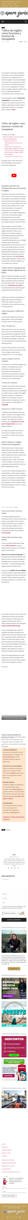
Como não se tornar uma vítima (13, 156)
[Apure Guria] (14, 13)
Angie (14, 854)
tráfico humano (10, 545)
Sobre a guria (5, 6)
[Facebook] (9, 868)
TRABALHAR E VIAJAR (8, 1166)
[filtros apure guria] (14, 1026)
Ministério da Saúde (15, 285)
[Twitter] (19, 868)
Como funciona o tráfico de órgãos (14, 150)
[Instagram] (12, 868)
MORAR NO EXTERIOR (8, 1160)
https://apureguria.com (14, 856)
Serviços (4, 4)
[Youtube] (20, 1217)
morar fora (8, 829)
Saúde (6, 25)
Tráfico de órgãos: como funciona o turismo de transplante (13, 138)
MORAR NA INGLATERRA (9, 1163)
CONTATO (4, 1156)
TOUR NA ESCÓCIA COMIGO (8, 1)
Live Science (20, 256)
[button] (2, 21)
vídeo (13, 109)
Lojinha (9, 4)
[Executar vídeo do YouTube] (14, 175)
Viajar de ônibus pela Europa (11, 626)
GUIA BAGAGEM (6, 1169)
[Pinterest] (15, 868)
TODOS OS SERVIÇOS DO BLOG (11, 1172)
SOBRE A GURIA (6, 1153)
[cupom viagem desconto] (14, 1057)
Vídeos (11, 6)
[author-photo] (14, 852)
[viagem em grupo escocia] (14, 998)
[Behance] (8, 1217)
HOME (3, 1144)
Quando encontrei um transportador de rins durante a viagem (13, 143)
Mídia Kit (16, 6)
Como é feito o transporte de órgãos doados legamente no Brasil (14, 147)
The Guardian (6, 533)
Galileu (16, 507)
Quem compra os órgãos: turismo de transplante (13, 153)
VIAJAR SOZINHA (6, 1150)
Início (3, 25)
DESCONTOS (18, 1)
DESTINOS (5, 1147)
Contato (14, 4)
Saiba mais (14, 968)
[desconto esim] (14, 1080)
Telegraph (5, 404)
